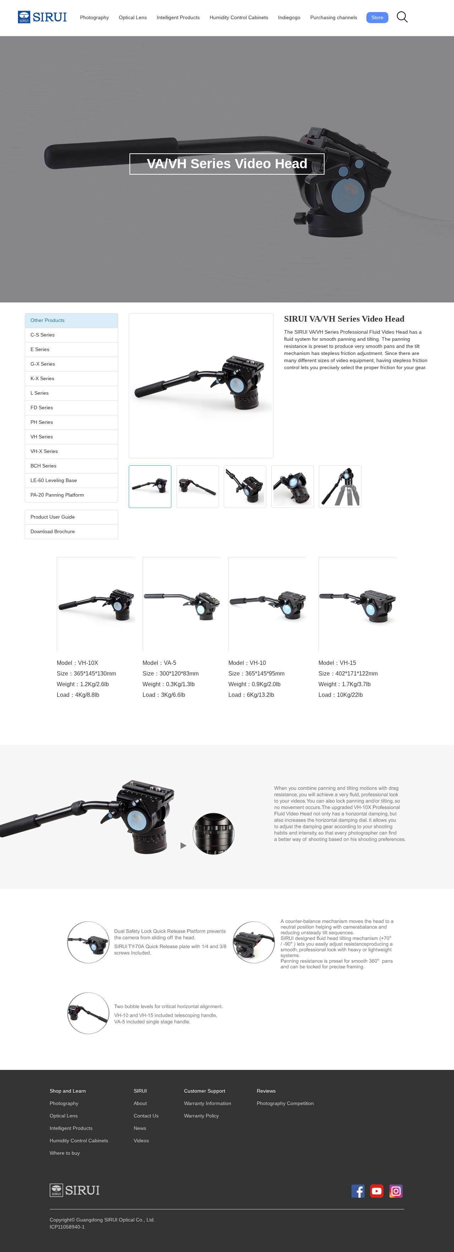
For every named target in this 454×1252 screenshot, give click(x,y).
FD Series (42, 407)
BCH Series (43, 466)
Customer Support (204, 1091)
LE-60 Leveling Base (54, 480)
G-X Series (43, 364)
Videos (141, 1140)
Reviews (266, 1091)
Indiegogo (289, 17)
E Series (40, 349)
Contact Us (146, 1116)
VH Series (42, 436)
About (140, 1103)
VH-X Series (44, 451)
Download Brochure (53, 531)
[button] (402, 17)
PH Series (42, 422)
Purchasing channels (333, 17)
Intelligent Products (178, 17)
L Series (40, 393)
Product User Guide (53, 517)
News (140, 1128)
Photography (94, 17)
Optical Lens (133, 17)
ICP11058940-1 (67, 1227)
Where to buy (65, 1153)
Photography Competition (285, 1103)
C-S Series (43, 335)
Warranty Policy (201, 1116)
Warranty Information (207, 1103)
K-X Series (42, 378)
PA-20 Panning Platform (57, 495)
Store (377, 17)
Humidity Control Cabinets (239, 17)
